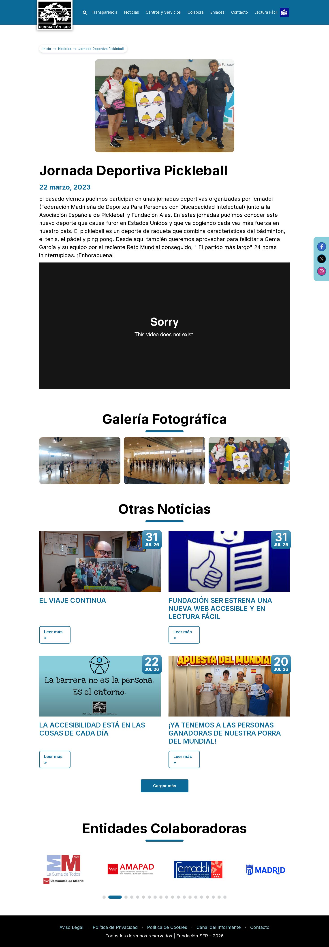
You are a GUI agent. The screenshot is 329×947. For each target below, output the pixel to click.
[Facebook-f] (321, 246)
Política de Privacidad (115, 927)
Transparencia (105, 12)
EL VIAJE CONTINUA (72, 600)
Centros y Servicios (163, 12)
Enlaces (217, 12)
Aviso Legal (71, 927)
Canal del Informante (219, 927)
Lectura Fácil (266, 12)
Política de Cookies (167, 927)
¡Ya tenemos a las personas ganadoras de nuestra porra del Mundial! (225, 733)
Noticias (131, 12)
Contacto (239, 12)
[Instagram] (321, 271)
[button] (84, 12)
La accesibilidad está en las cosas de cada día (92, 729)
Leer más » (53, 634)
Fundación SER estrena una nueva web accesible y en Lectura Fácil (220, 608)
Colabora (196, 12)
